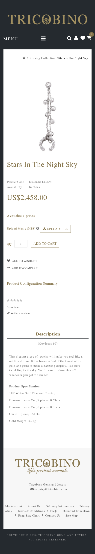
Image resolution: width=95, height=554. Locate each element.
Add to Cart (44, 243)
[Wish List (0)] (83, 37)
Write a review (20, 313)
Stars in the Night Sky (73, 58)
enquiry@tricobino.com (51, 489)
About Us (34, 506)
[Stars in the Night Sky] (47, 116)
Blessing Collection (42, 58)
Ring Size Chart (29, 515)
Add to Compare (25, 268)
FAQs (53, 511)
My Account (13, 506)
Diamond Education (76, 511)
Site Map (71, 515)
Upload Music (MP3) (21, 228)
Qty (9, 244)
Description (48, 333)
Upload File (57, 229)
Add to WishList (24, 261)
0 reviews (13, 307)
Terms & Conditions (31, 511)
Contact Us (52, 515)
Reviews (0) (48, 343)
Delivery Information (60, 506)
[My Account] (76, 37)
